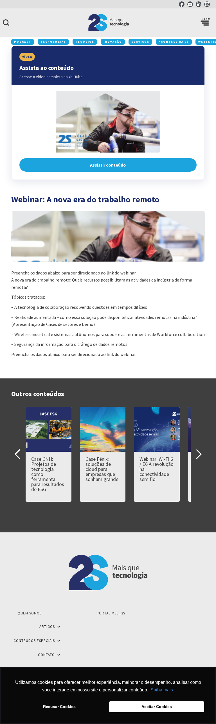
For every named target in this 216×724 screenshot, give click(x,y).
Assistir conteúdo (108, 165)
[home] (108, 22)
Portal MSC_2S (110, 613)
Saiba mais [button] (161, 689)
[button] (204, 22)
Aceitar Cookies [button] (156, 706)
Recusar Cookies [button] (59, 706)
